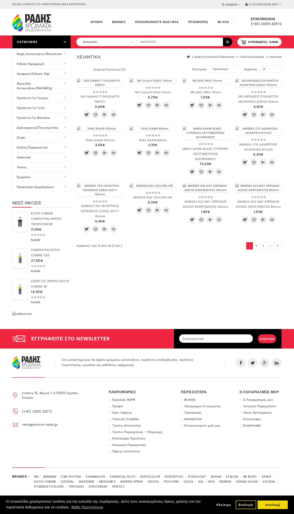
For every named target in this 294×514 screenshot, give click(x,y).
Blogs (223, 22)
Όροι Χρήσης (122, 412)
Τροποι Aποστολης (126, 425)
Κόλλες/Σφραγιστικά (32, 147)
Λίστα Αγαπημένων (257, 412)
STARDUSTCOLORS (49, 486)
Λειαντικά (24, 157)
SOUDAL (269, 481)
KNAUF (267, 476)
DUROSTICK (174, 476)
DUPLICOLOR (150, 476)
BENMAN (49, 476)
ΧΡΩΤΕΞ (118, 486)
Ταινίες (22, 167)
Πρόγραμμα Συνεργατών (202, 406)
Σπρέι (21, 137)
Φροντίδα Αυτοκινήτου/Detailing (34, 85)
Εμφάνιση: (251, 69)
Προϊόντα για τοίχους (33, 98)
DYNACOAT (197, 476)
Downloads (252, 425)
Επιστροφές (252, 419)
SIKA (211, 481)
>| (277, 246)
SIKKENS (225, 481)
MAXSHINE (86, 481)
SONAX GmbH (247, 481)
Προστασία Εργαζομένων (35, 187)
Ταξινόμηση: (200, 69)
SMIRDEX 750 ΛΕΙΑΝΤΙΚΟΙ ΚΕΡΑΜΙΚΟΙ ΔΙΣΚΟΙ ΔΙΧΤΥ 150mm (100, 211)
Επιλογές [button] (245, 504)
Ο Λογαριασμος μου (258, 400)
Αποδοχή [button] (272, 504)
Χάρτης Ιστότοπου (126, 451)
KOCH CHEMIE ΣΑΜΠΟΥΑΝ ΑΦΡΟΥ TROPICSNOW (46, 218)
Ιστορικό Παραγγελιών (260, 406)
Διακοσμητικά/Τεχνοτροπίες (38, 127)
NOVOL (153, 481)
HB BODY (250, 476)
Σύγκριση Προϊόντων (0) (109, 69)
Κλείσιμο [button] (224, 504)
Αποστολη (267, 339)
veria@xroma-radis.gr (40, 424)
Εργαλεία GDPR (123, 400)
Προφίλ (117, 406)
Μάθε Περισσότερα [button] (87, 507)
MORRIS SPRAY (132, 481)
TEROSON (76, 486)
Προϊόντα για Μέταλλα (33, 118)
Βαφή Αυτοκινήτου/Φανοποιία (39, 54)
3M (36, 476)
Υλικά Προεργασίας (252, 57)
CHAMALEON (95, 476)
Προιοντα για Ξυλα (31, 108)
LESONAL (67, 481)
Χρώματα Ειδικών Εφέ (33, 74)
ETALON (232, 476)
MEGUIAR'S (107, 481)
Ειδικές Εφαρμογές (31, 64)
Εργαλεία (23, 177)
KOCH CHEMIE (45, 481)
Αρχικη (96, 22)
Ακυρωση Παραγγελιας (129, 445)
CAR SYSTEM (71, 476)
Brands (119, 22)
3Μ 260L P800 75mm (205, 92)
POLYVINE (171, 481)
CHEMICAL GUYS (122, 476)
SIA (200, 481)
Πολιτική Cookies (125, 419)
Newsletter (193, 419)
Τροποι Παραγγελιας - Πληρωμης (137, 432)
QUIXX (188, 481)
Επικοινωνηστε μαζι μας (157, 22)
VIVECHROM (97, 486)
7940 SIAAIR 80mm (153, 140)
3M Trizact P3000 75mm (153, 92)
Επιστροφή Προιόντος (128, 438)
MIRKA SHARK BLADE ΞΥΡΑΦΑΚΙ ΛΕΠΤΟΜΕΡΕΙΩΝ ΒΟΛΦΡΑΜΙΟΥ (206, 154)
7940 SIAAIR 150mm (100, 140)
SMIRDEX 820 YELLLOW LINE (152, 197)
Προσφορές (198, 22)
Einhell (216, 476)
